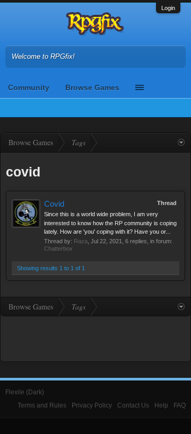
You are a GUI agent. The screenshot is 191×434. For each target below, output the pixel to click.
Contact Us (133, 405)
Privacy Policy (92, 405)
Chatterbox (58, 248)
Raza (81, 241)
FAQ (179, 405)
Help (161, 405)
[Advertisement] (95, 337)
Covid (54, 204)
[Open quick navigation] (181, 142)
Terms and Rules (42, 405)
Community (28, 87)
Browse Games (92, 87)
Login (168, 8)
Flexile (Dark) (24, 392)
